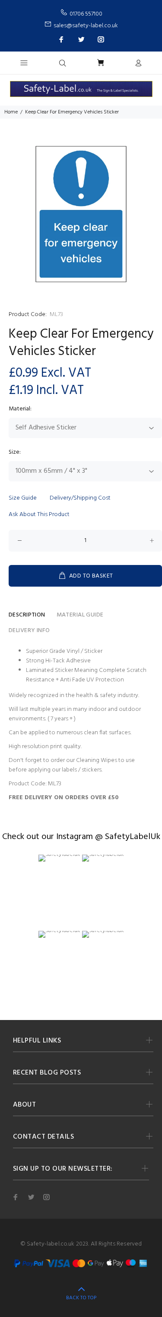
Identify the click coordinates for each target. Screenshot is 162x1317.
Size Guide (23, 498)
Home (11, 112)
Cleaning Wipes (96, 760)
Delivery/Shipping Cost (80, 498)
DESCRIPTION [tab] (27, 615)
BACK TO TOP (81, 1298)
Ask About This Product (39, 515)
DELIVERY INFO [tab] (29, 631)
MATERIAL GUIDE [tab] (80, 615)
